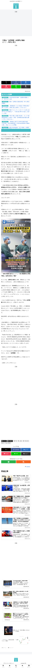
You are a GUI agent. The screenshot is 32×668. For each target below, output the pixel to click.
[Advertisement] (16, 23)
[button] (26, 86)
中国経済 (10, 441)
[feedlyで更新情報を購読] (8, 461)
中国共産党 (26, 441)
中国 (16, 441)
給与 (4, 443)
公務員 (20, 441)
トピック (4, 441)
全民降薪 (8, 443)
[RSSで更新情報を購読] (23, 461)
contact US (23, 663)
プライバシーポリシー (8, 663)
